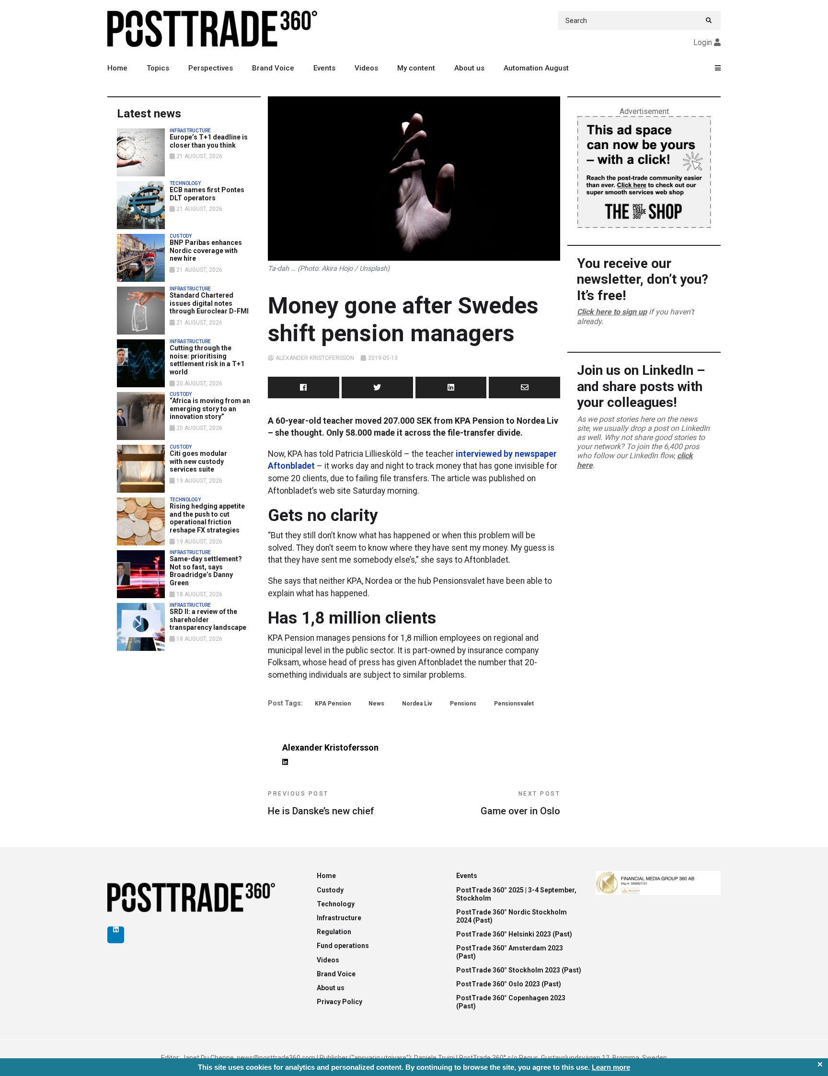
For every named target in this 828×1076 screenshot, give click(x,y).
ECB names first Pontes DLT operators (207, 194)
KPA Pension (333, 703)
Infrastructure (339, 918)
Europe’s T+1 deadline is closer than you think (209, 141)
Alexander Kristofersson (315, 358)
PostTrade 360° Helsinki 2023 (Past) (514, 934)
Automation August (536, 68)
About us (469, 68)
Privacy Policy (339, 1002)
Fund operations (343, 945)
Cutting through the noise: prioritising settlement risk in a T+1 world (207, 360)
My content (416, 68)
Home (117, 68)
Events (324, 68)
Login (702, 42)
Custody (330, 890)
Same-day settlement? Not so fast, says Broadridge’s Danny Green (206, 571)
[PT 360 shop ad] (644, 171)
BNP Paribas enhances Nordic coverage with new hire (206, 251)
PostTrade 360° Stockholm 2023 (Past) (518, 970)
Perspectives (210, 68)
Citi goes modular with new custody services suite (198, 462)
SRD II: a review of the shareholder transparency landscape (208, 620)
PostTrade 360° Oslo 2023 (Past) (508, 984)
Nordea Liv (417, 703)
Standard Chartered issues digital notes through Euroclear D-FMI (209, 303)
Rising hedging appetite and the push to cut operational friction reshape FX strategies (207, 518)
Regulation (334, 932)
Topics (158, 68)
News (376, 703)
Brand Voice (273, 68)
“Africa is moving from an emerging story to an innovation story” (210, 409)
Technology (336, 904)
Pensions (463, 703)
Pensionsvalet (514, 703)
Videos (366, 68)
